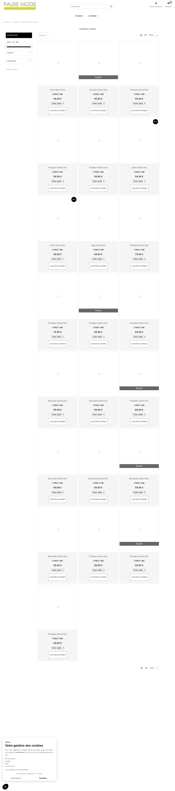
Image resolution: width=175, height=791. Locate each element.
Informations (16, 778)
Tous (151, 35)
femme (78, 16)
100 (145, 35)
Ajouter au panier (57, 110)
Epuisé (98, 77)
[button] (5, 787)
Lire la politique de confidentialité (16, 770)
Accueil (6, 22)
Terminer (43, 778)
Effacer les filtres (12, 69)
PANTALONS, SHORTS (30, 22)
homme (92, 16)
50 (141, 35)
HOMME (16, 22)
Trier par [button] (42, 35)
